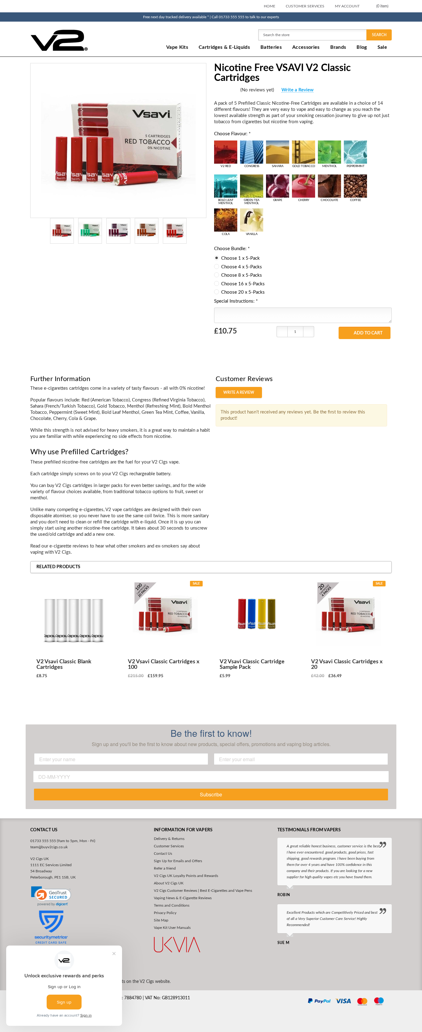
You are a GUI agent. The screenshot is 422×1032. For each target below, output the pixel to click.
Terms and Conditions (171, 905)
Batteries (271, 47)
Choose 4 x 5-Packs (241, 267)
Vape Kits (177, 47)
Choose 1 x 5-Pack (240, 258)
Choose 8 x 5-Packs (241, 275)
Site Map (161, 920)
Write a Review (297, 90)
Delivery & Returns (169, 839)
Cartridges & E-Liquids (224, 47)
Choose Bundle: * (232, 248)
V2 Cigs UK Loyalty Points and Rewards (186, 876)
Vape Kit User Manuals (172, 927)
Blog (362, 47)
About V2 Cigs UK (169, 883)
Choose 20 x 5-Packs (243, 292)
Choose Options (74, 698)
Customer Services (305, 6)
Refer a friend (165, 868)
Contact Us (163, 853)
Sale (382, 47)
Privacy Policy (165, 913)
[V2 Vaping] (78, 40)
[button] (51, 896)
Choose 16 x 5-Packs (243, 284)
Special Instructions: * (236, 301)
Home (269, 6)
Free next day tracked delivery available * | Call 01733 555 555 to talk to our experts (211, 17)
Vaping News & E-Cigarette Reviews (183, 898)
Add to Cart (368, 333)
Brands (338, 47)
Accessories (306, 47)
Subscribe (211, 794)
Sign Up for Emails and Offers (178, 861)
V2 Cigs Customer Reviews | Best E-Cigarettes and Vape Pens (203, 890)
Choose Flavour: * (232, 134)
